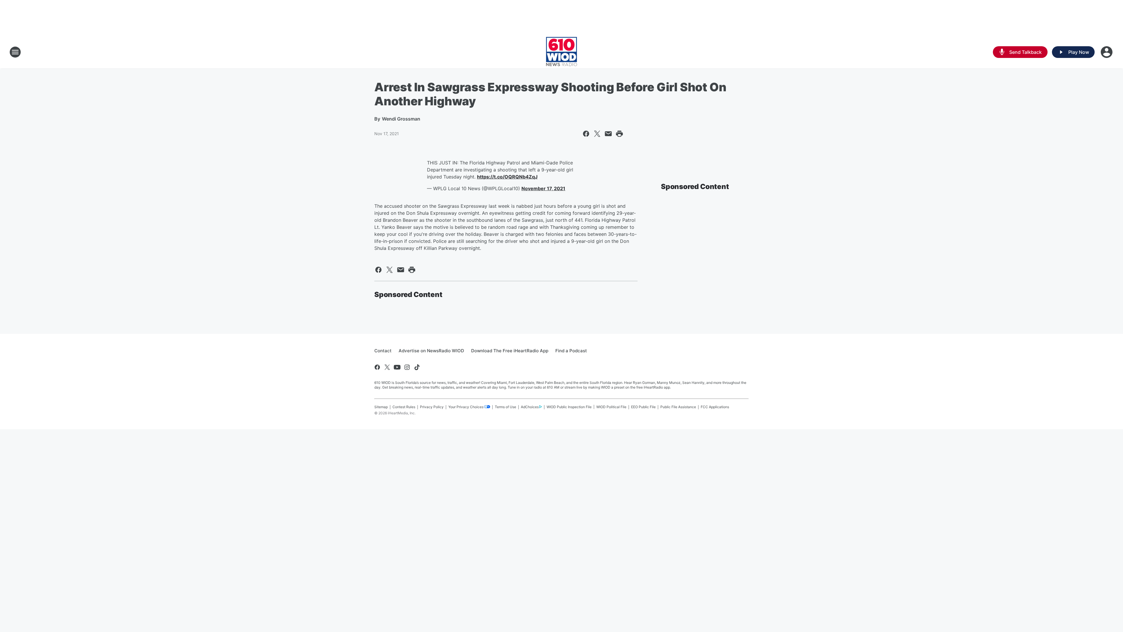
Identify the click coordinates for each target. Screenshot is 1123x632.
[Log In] (1107, 52)
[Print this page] (619, 134)
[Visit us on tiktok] (417, 367)
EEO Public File (643, 407)
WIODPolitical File (611, 407)
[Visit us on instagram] (407, 367)
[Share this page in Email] (608, 134)
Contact (383, 350)
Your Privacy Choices (465, 407)
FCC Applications (715, 407)
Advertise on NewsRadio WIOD (431, 350)
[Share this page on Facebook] (586, 134)
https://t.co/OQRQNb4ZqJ (507, 177)
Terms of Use (505, 407)
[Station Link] (561, 52)
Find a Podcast (571, 350)
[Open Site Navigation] (15, 52)
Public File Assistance (678, 407)
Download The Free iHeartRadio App (509, 350)
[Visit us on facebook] (377, 367)
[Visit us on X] (387, 367)
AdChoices (530, 407)
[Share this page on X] (597, 134)
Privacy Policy (432, 407)
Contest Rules (403, 407)
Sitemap (381, 407)
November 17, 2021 (543, 188)
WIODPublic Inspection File (569, 407)
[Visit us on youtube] (397, 367)
